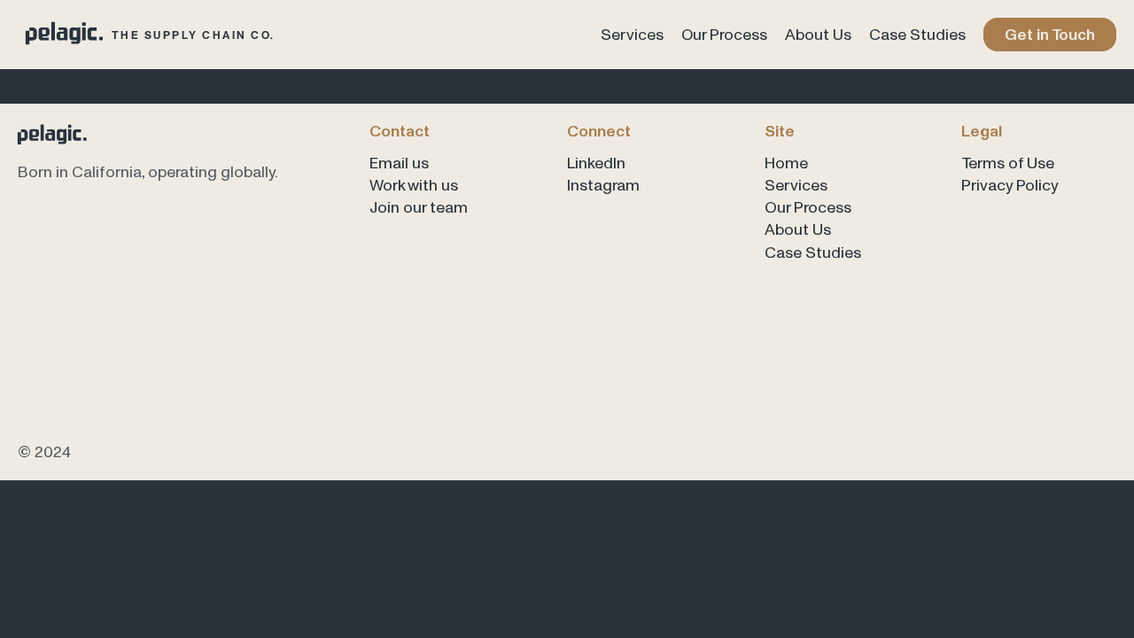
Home (786, 162)
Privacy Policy (1010, 184)
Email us (399, 162)
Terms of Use (1007, 162)
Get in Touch (1050, 34)
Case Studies (917, 34)
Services (632, 34)
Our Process (724, 34)
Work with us (413, 184)
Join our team (418, 207)
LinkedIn (596, 162)
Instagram (603, 184)
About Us (818, 34)
